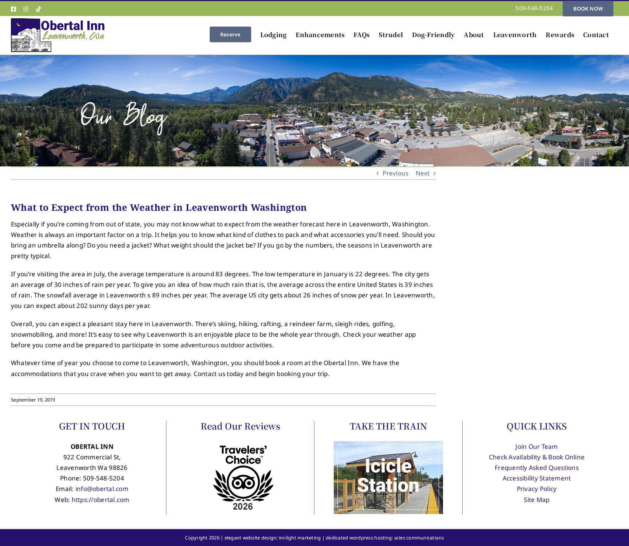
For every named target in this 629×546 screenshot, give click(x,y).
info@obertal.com (101, 488)
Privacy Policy (537, 488)
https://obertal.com (101, 499)
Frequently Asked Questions (537, 467)
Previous (395, 173)
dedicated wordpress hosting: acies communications (385, 537)
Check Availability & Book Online (537, 457)
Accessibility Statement (537, 478)
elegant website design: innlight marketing (273, 537)
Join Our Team (536, 446)
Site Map (536, 499)
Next (423, 173)
